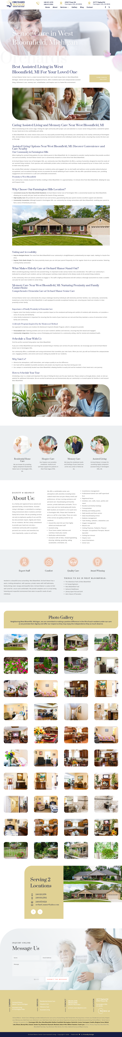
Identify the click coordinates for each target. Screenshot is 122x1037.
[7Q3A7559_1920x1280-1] (76, 766)
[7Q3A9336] (106, 858)
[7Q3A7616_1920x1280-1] (106, 720)
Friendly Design (88, 1034)
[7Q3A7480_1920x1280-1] (46, 766)
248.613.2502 (41, 898)
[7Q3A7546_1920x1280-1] (76, 743)
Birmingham (67, 1022)
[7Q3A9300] (16, 858)
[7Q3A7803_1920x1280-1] (16, 835)
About (55, 7)
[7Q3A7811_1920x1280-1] (46, 812)
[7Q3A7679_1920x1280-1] (76, 720)
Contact (90, 7)
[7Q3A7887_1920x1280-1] (106, 812)
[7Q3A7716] (46, 789)
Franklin (92, 1022)
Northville (74, 1022)
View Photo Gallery (102, 78)
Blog (82, 7)
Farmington (86, 1022)
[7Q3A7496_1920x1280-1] (16, 696)
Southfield (60, 1022)
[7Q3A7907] (16, 812)
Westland (56, 1024)
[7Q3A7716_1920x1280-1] (106, 696)
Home (47, 7)
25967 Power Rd (101, 1001)
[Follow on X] (109, 7)
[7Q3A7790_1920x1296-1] (106, 789)
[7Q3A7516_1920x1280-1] (106, 743)
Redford (54, 1022)
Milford (69, 1024)
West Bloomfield (46, 1022)
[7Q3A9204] (76, 650)
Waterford (44, 1024)
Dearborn (75, 1024)
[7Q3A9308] (46, 858)
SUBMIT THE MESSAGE (57, 979)
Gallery (74, 7)
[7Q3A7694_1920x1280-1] (46, 720)
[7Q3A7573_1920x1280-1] (76, 696)
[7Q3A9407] (46, 673)
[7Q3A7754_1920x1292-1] (106, 835)
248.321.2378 (41, 894)
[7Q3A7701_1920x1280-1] (16, 720)
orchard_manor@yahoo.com (47, 905)
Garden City (37, 1024)
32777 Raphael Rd (102, 999)
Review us (105, 1011)
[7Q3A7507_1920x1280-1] (46, 696)
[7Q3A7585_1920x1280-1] (16, 743)
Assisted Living (45, 1010)
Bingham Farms (99, 1022)
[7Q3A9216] (46, 650)
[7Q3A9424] (16, 673)
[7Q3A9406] (76, 673)
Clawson (30, 1024)
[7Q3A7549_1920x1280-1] (106, 766)
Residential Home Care (47, 1001)
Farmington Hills (33, 1022)
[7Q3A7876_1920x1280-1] (76, 812)
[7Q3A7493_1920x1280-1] (16, 766)
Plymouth (50, 1024)
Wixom (18, 1024)
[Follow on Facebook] (105, 7)
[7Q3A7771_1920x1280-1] (46, 835)
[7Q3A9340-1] (76, 858)
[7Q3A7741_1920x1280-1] (16, 789)
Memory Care (44, 1007)
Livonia (80, 1022)
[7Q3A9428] (106, 650)
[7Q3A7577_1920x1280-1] (46, 743)
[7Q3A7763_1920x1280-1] (76, 835)
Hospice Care (44, 1004)
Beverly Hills (24, 1024)
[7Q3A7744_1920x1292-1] (76, 789)
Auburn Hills (63, 1024)
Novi (40, 1022)
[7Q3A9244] (16, 650)
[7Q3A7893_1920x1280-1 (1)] (106, 673)
